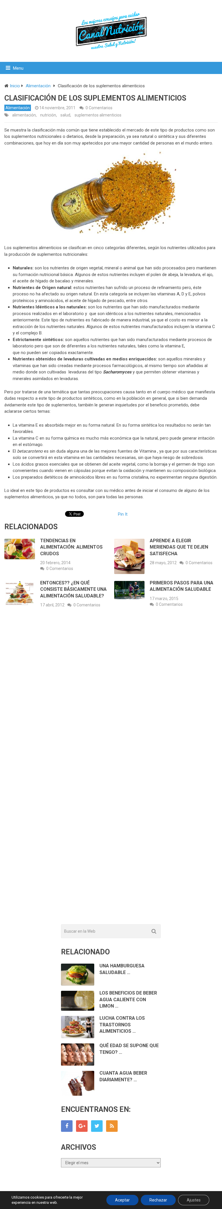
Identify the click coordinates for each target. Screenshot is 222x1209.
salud (65, 115)
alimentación (24, 115)
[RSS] (112, 1126)
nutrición (48, 115)
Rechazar (158, 1200)
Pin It (122, 514)
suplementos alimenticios (98, 115)
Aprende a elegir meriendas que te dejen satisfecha (179, 547)
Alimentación (17, 107)
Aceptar (122, 1200)
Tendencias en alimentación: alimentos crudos (71, 547)
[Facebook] (67, 1126)
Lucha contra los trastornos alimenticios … (122, 1024)
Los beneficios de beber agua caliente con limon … (128, 999)
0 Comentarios (99, 107)
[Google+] (82, 1126)
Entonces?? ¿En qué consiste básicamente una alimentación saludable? (73, 589)
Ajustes (194, 1200)
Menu (18, 68)
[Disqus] (110, 697)
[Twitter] (97, 1126)
